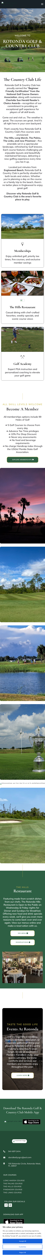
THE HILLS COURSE (12, 1186)
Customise (22, 1247)
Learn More (22, 1075)
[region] (22, 1240)
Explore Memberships (22, 460)
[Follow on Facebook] (6, 1205)
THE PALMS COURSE (13, 1184)
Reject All (22, 1252)
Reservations (22, 942)
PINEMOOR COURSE (12, 1190)
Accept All (22, 1241)
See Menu (22, 933)
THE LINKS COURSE (12, 1193)
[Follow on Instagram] (10, 1205)
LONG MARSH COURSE (14, 1181)
